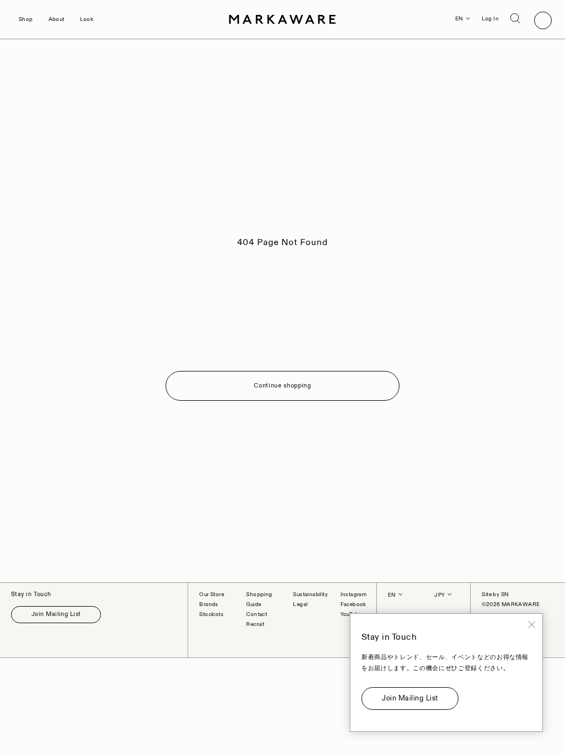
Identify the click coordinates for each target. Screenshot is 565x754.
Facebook (353, 604)
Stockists (211, 614)
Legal (300, 604)
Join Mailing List (56, 614)
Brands (208, 604)
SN (505, 594)
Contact (256, 614)
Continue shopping (282, 386)
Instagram (353, 594)
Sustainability (310, 594)
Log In (490, 18)
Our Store (211, 594)
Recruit (255, 624)
